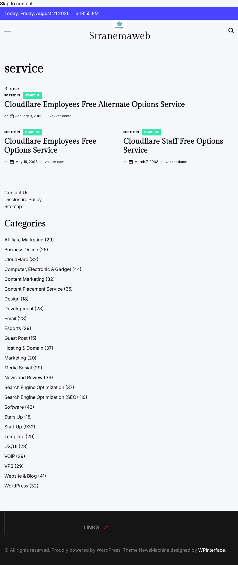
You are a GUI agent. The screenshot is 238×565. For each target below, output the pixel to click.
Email (10, 318)
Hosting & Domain (23, 348)
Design (11, 299)
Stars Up (13, 417)
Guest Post (16, 338)
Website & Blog (20, 476)
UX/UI (10, 446)
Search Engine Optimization (34, 387)
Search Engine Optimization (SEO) (41, 397)
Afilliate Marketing (24, 240)
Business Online (21, 249)
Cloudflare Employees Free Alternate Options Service (94, 104)
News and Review (23, 377)
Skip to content (16, 3)
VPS (8, 466)
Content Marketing (24, 279)
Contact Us (16, 192)
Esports (12, 328)
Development (18, 308)
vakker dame (60, 116)
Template (14, 436)
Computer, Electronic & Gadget (37, 269)
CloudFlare (16, 259)
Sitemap (13, 206)
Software (14, 407)
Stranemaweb (119, 36)
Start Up (32, 95)
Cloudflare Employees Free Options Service (50, 146)
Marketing (15, 358)
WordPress (16, 486)
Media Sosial (18, 367)
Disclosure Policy (23, 199)
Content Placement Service (33, 289)
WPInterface (211, 550)
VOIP (9, 456)
